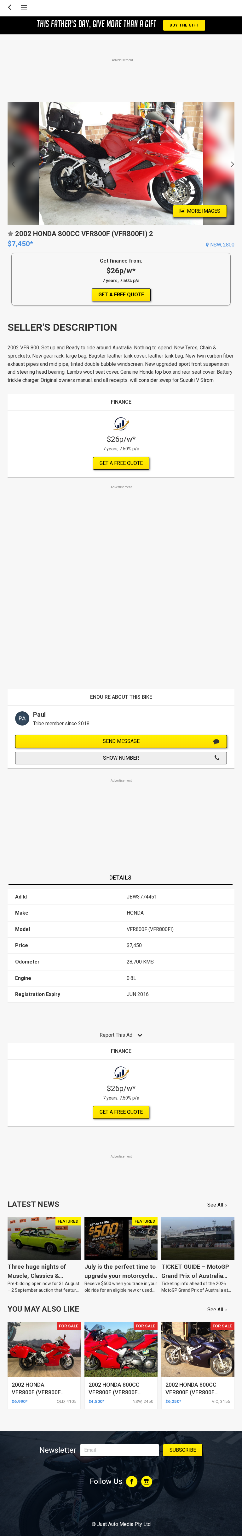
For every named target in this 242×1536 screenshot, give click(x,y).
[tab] (120, 878)
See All (215, 1205)
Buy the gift (184, 25)
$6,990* (19, 1401)
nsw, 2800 (222, 245)
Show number (121, 758)
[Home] (121, 1507)
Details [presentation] (120, 877)
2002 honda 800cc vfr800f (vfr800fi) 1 (115, 1392)
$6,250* (173, 1401)
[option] (121, 163)
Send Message (121, 741)
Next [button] (230, 163)
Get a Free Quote (121, 295)
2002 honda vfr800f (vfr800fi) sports (38, 1392)
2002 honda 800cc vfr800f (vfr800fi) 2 (191, 1392)
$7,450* (20, 244)
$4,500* (96, 1401)
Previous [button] (11, 163)
